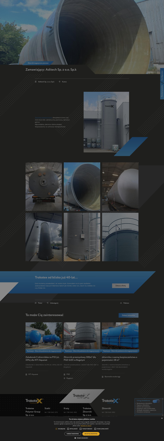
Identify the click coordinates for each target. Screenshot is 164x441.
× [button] (162, 418)
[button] (82, 438)
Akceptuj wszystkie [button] (91, 434)
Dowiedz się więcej (86, 425)
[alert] (82, 220)
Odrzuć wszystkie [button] (73, 434)
